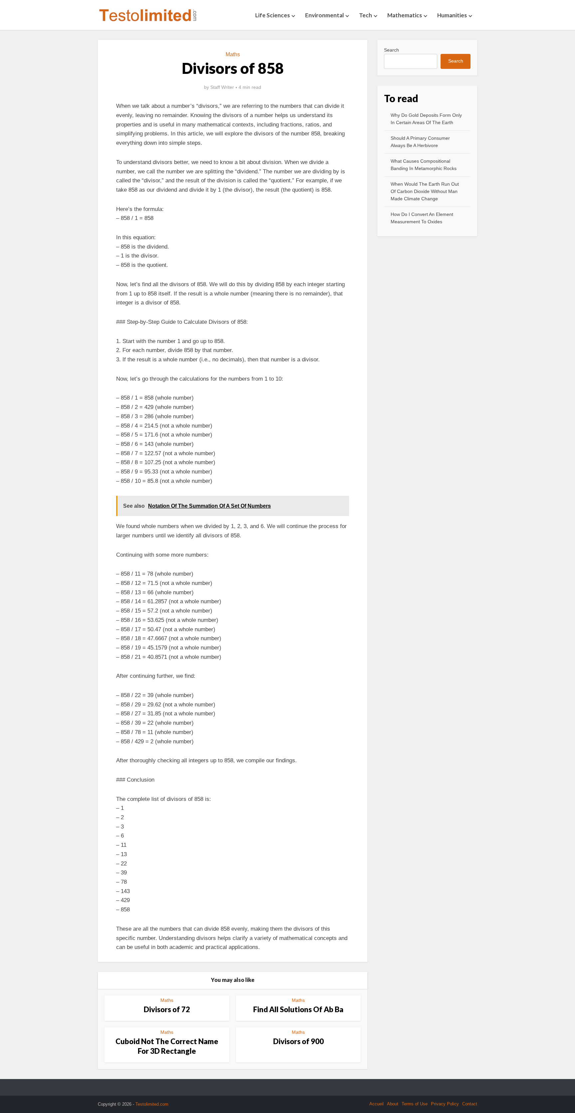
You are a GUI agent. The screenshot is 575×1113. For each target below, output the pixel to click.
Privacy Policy (445, 1103)
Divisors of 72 (167, 1009)
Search (391, 50)
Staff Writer (222, 87)
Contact (469, 1103)
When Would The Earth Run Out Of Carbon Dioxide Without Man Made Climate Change (425, 191)
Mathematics (404, 15)
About (392, 1103)
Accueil (376, 1103)
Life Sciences (272, 15)
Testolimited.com (151, 1104)
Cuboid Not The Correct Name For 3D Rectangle (166, 1046)
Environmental (324, 15)
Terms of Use (415, 1103)
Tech (365, 15)
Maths (233, 54)
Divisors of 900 (298, 1041)
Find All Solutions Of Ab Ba (298, 1009)
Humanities (452, 15)
